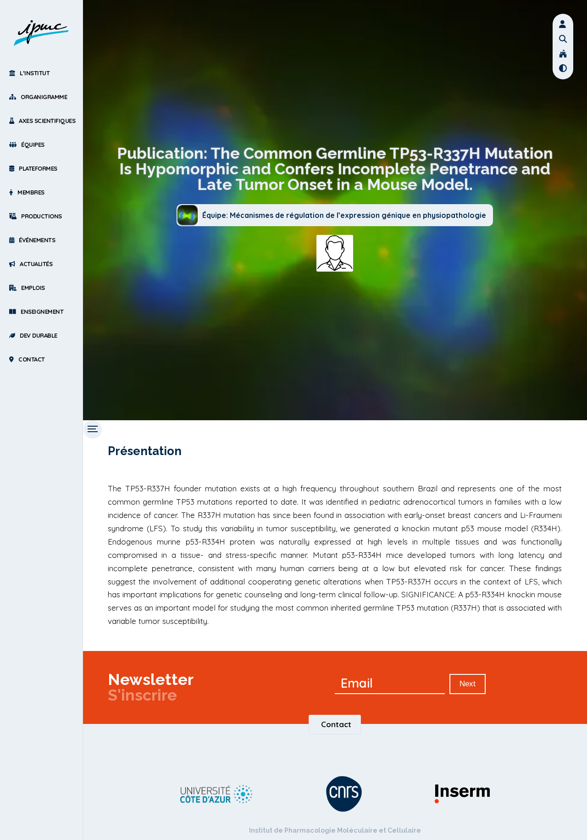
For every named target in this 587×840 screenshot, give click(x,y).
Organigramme (44, 96)
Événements (37, 240)
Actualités (36, 263)
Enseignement (42, 311)
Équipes (32, 144)
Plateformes (38, 168)
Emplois (33, 287)
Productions (41, 216)
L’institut (35, 73)
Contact (31, 359)
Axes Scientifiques (47, 120)
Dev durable (38, 335)
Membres (30, 192)
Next (468, 683)
